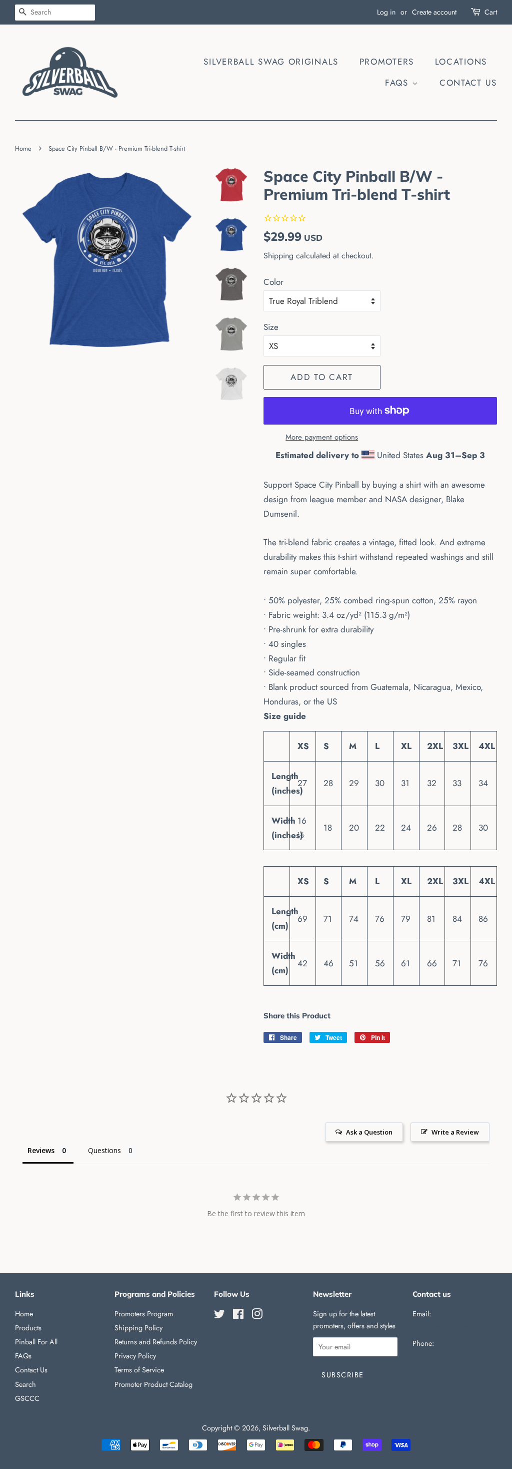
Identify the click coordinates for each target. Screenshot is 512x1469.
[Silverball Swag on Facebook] (238, 1316)
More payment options (322, 437)
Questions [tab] (104, 1150)
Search (25, 1384)
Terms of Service (139, 1370)
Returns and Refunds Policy (155, 1342)
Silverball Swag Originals (271, 62)
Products (28, 1328)
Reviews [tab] (41, 1150)
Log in (386, 12)
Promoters (387, 62)
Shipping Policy (138, 1328)
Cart (490, 12)
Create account (434, 12)
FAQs (398, 83)
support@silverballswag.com (455, 1326)
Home (23, 148)
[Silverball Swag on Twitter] (219, 1316)
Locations (461, 62)
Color (274, 282)
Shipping (279, 255)
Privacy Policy (135, 1356)
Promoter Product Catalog (153, 1384)
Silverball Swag (285, 1428)
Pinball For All (36, 1342)
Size (271, 327)
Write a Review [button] (455, 1132)
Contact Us (468, 83)
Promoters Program (143, 1314)
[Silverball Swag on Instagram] (257, 1316)
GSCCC (27, 1398)
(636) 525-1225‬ (459, 1343)
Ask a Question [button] (369, 1132)
